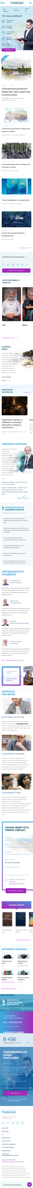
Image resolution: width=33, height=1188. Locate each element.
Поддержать (6, 1150)
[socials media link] (3, 265)
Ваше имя (7, 1063)
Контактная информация (12, 1185)
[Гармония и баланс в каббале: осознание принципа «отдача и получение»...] (14, 406)
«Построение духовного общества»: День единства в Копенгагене (16, 91)
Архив (25, 392)
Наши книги (6, 1141)
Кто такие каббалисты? (16, 9)
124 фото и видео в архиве (11, 679)
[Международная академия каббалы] (13, 265)
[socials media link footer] (3, 1123)
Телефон (6, 1077)
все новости (23, 248)
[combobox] (5, 1079)
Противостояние (8, 1147)
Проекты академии (9, 1144)
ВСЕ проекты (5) (9, 989)
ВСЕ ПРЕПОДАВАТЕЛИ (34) (12, 660)
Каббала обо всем (27, 10)
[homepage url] (16, 3)
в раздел (7, 50)
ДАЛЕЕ (4, 380)
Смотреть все (22, 940)
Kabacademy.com (22, 723)
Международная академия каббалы (13, 1161)
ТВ (2, 1134)
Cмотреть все (8, 338)
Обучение (5, 1131)
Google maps (13, 1026)
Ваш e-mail (7, 1084)
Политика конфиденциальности (10, 1154)
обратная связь (16, 270)
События (5, 1128)
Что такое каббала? (5, 10)
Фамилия (7, 1070)
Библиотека (6, 1138)
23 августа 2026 (8, 85)
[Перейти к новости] (16, 115)
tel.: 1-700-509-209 (12, 1022)
